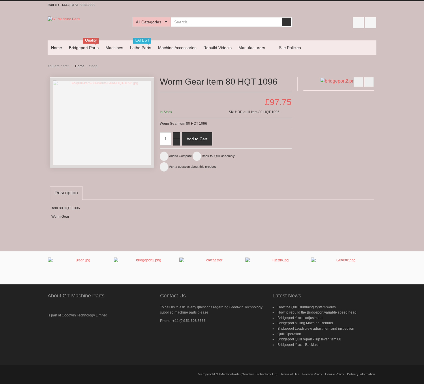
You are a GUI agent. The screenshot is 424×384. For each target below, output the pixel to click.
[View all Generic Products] (343, 265)
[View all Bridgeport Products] (146, 268)
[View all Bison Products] (80, 265)
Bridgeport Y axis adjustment (299, 318)
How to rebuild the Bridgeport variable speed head (317, 312)
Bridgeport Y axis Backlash (298, 345)
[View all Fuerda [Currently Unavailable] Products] (278, 267)
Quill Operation (289, 334)
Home (80, 66)
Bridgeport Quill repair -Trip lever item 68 (309, 339)
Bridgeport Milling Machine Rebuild (305, 323)
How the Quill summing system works (306, 307)
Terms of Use (289, 374)
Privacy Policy (312, 374)
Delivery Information (361, 374)
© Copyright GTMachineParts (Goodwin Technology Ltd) (237, 374)
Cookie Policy (334, 374)
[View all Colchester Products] (212, 265)
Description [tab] (66, 192)
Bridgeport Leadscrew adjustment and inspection (315, 329)
